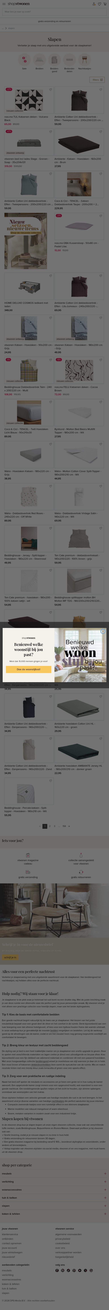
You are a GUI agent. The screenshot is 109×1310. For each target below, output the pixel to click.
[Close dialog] (103, 631)
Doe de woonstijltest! (28, 669)
